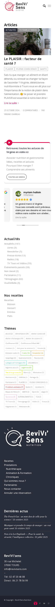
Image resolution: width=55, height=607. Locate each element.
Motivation (38, 372)
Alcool (9, 334)
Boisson (11, 304)
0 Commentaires (30, 110)
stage (44, 392)
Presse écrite (14, 255)
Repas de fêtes (12, 392)
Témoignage (24, 401)
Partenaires (10, 275)
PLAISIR (9, 69)
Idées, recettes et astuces (20, 161)
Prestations (10, 465)
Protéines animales (14, 387)
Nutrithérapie (13, 469)
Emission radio (12, 353)
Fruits (25, 353)
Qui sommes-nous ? (15, 480)
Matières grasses (13, 372)
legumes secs (12, 367)
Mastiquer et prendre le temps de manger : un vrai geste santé (27, 527)
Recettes (9, 300)
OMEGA (23, 377)
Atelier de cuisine (34, 338)
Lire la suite (10, 103)
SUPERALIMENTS (25, 397)
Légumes (26, 367)
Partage (34, 377)
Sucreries (10, 397)
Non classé (9, 271)
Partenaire (11, 382)
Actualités (11, 30)
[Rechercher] (43, 6)
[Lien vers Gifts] (35, 603)
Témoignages (11, 278)
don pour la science (26, 348)
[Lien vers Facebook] (40, 603)
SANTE (43, 69)
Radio (29, 387)
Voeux (45, 401)
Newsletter (13, 251)
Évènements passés (14, 267)
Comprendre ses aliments (20, 169)
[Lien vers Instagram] (48, 603)
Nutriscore (11, 377)
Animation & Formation (19, 473)
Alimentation (22, 334)
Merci (27, 372)
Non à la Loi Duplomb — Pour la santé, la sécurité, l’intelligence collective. (24, 535)
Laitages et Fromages (15, 363)
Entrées (11, 311)
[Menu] (49, 5)
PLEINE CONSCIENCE (26, 69)
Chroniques (12, 477)
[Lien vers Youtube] (44, 603)
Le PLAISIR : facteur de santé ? (23, 61)
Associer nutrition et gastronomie (25, 157)
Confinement (12, 343)
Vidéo (35, 401)
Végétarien (11, 406)
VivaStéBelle (10, 282)
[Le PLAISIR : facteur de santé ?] (27, 41)
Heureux (38, 358)
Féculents (37, 353)
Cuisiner (10, 348)
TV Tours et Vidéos (28, 30)
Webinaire (24, 406)
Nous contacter (12, 488)
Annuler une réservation (17, 492)
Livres (10, 247)
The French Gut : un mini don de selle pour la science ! (25, 518)
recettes (39, 387)
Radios (10, 259)
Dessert (11, 308)
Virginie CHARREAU (12, 114)
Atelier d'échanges (14, 338)
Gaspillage (11, 358)
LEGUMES (33, 363)
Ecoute (41, 348)
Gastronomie (25, 358)
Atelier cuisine (38, 334)
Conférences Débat (30, 343)
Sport (35, 392)
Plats (9, 315)
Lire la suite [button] (12, 217)
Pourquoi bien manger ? (19, 165)
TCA (38, 397)
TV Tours (10, 401)
